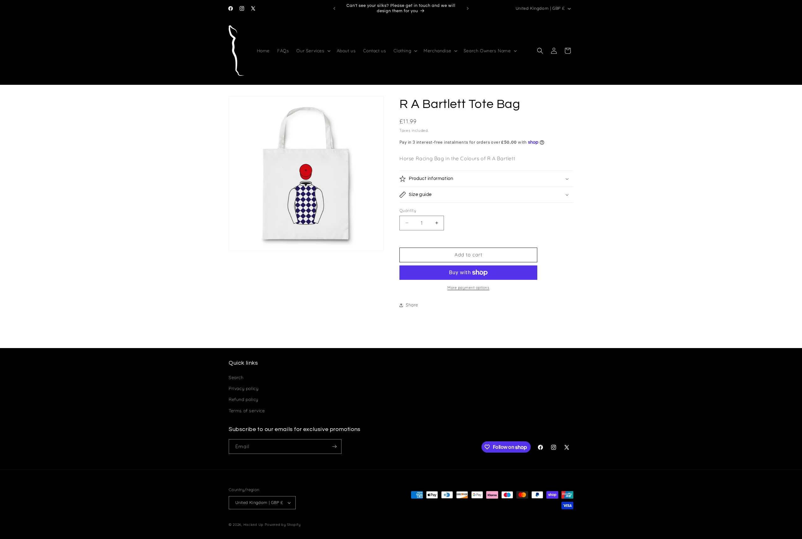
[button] (313, 50)
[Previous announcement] (334, 8)
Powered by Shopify (283, 524)
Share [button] (412, 305)
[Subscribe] (334, 446)
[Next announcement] (468, 8)
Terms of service (247, 410)
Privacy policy (243, 388)
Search (236, 377)
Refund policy (243, 399)
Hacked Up (253, 524)
